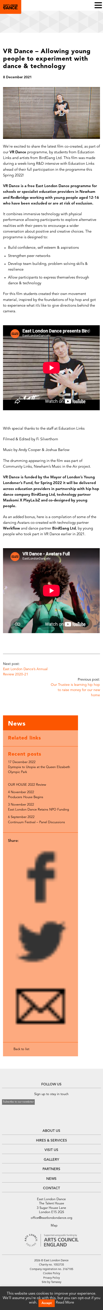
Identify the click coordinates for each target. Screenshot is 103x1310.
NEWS (51, 1179)
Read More (65, 1303)
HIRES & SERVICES (51, 1140)
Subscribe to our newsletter (18, 1102)
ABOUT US (51, 1131)
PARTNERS (51, 1169)
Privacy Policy (51, 1278)
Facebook (44, 1116)
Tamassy (56, 1282)
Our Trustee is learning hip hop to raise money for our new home (75, 690)
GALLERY (51, 1159)
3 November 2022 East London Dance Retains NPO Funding (38, 807)
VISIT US (51, 1150)
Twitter (50, 1116)
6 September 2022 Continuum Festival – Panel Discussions (36, 820)
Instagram (45, 1123)
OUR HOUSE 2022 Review (27, 784)
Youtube (57, 1116)
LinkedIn (52, 1123)
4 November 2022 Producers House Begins (25, 795)
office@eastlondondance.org (51, 1218)
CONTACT (51, 1188)
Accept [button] (47, 1303)
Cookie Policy (51, 1273)
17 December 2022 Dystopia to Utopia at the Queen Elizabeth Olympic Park (39, 767)
